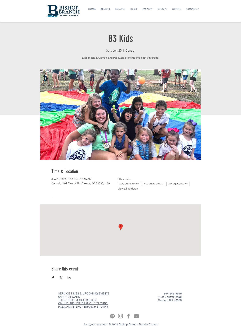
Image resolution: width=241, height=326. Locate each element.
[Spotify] (112, 316)
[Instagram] (120, 316)
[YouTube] (136, 316)
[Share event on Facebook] (53, 277)
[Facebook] (128, 316)
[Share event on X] (61, 277)
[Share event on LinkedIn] (69, 277)
